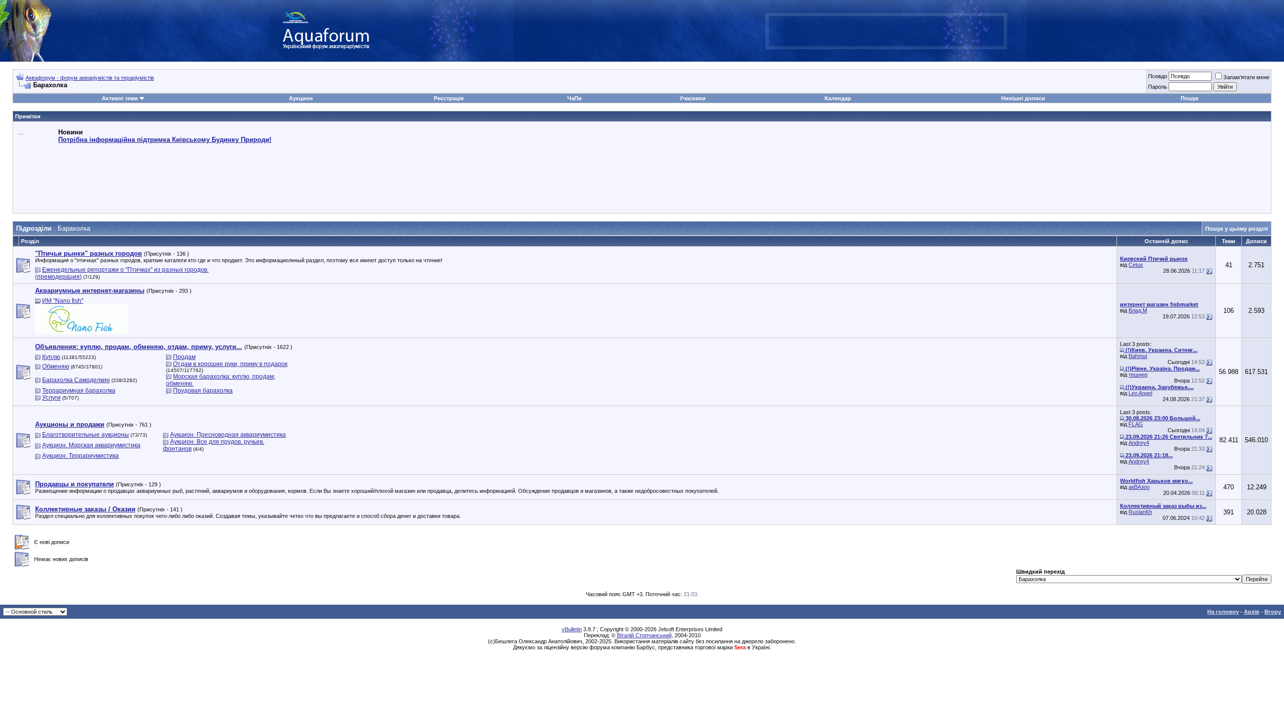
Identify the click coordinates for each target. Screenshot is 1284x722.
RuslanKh (1140, 512)
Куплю (51, 356)
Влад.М (1138, 310)
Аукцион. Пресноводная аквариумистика (228, 434)
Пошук (1190, 98)
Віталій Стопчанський (644, 635)
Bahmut (1138, 356)
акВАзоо (1139, 487)
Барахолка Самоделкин (76, 380)
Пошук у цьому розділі (1236, 229)
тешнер (1138, 375)
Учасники (693, 98)
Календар (838, 98)
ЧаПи (574, 98)
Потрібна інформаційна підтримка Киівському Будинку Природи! (164, 139)
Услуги (51, 397)
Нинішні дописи (1023, 98)
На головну (1223, 612)
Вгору (1272, 612)
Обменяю (55, 366)
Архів (1251, 612)
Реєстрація (448, 98)
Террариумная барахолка (78, 390)
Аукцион (301, 98)
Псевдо (1157, 76)
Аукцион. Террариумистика (80, 455)
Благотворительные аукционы (85, 434)
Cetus (1136, 265)
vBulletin (572, 629)
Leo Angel (1140, 393)
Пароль (1157, 87)
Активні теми (120, 98)
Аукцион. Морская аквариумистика (91, 445)
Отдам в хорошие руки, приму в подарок (230, 364)
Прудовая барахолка (203, 390)
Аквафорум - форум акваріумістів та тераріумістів (90, 78)
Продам (184, 356)
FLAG (1136, 424)
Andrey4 (1139, 443)
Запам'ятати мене (1246, 77)
